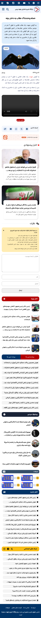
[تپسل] (22, 476)
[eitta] (13, 3)
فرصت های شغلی (17, 608)
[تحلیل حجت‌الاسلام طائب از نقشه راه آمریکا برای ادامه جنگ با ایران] (35, 444)
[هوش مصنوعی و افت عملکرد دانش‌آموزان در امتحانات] (35, 318)
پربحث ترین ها (11, 357)
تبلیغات (7, 608)
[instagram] (38, 3)
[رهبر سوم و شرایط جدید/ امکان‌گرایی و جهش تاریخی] (35, 349)
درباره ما (33, 608)
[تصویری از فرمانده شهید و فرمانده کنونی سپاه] (35, 464)
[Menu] (3, 9)
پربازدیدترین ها (30, 357)
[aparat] (2, 3)
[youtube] (24, 3)
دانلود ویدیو (20, 120)
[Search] (7, 9)
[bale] (7, 3)
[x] (29, 3)
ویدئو (3, 73)
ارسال (20, 290)
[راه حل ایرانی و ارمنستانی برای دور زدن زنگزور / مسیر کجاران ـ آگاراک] (35, 454)
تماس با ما (26, 608)
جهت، (31, 77)
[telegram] (34, 3)
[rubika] (18, 3)
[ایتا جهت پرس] (20, 137)
